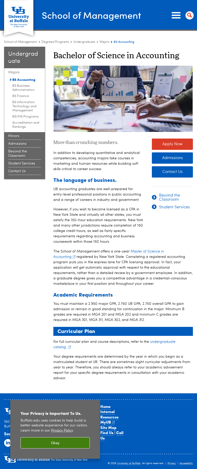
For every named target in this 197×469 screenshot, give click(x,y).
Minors (13, 136)
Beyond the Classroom (17, 154)
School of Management (91, 15)
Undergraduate (84, 42)
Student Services (21, 163)
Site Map (108, 427)
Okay (55, 443)
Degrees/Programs (55, 42)
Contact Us (17, 171)
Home (105, 406)
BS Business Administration (23, 88)
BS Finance (20, 96)
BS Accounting (23, 79)
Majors (104, 42)
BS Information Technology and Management (24, 106)
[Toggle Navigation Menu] (181, 15)
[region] (55, 429)
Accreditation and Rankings (25, 125)
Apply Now (172, 144)
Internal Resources (109, 414)
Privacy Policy (62, 431)
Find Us (106, 432)
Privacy (172, 463)
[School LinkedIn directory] (7, 442)
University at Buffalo (129, 463)
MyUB (105, 422)
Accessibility (186, 463)
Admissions (17, 143)
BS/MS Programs (25, 116)
